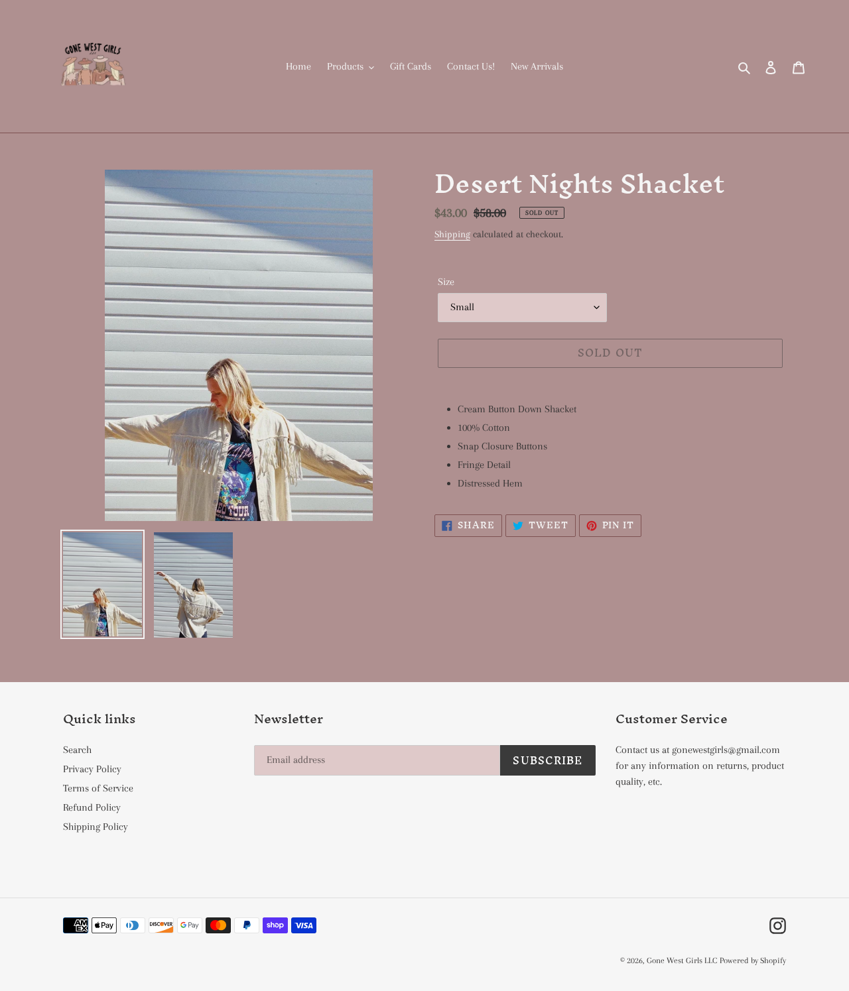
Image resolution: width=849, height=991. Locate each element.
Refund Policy (92, 807)
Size (446, 282)
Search (77, 750)
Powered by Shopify (753, 960)
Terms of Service (98, 788)
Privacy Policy (92, 769)
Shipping (452, 234)
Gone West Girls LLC (682, 960)
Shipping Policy (95, 827)
